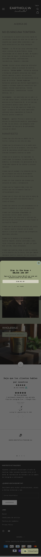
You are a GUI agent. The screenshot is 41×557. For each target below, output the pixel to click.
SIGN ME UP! (20, 281)
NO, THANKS (20, 286)
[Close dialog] (38, 262)
